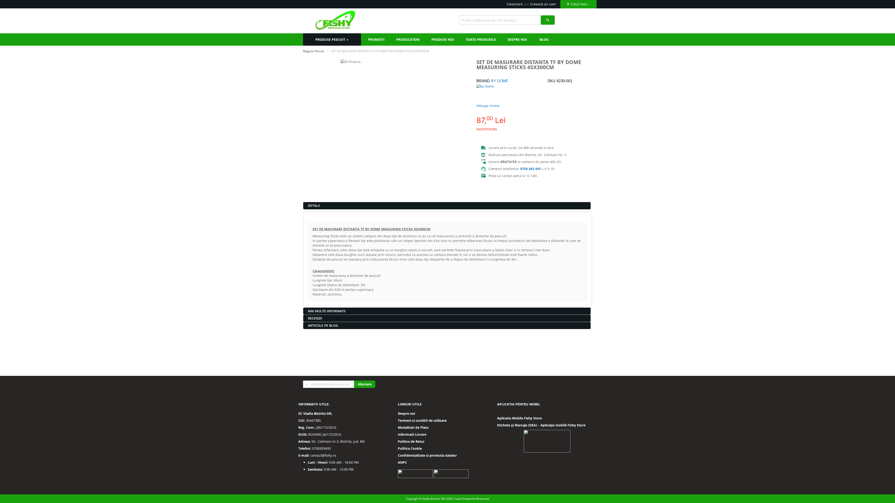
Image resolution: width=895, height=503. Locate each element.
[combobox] (507, 20)
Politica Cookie (410, 448)
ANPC (402, 462)
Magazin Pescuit (313, 51)
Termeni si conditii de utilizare (422, 420)
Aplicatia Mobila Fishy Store (519, 418)
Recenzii (315, 318)
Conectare (515, 4)
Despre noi (406, 413)
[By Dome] (492, 92)
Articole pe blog (323, 325)
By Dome (499, 81)
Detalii (314, 205)
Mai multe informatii (326, 311)
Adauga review (487, 105)
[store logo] (335, 20)
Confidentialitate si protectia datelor (427, 455)
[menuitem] (546, 39)
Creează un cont (543, 4)
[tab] (447, 205)
